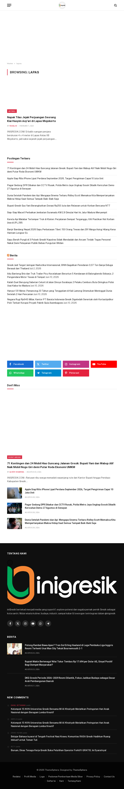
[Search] (115, 5)
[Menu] (9, 5)
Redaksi (17, 776)
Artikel (12, 111)
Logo (42, 776)
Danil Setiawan (18, 705)
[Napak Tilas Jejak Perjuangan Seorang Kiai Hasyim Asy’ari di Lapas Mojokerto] (33, 97)
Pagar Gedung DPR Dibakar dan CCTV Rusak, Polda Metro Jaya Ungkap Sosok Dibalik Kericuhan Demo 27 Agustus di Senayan (70, 506)
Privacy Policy (93, 776)
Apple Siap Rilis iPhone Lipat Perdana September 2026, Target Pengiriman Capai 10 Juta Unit (55, 178)
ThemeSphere (80, 770)
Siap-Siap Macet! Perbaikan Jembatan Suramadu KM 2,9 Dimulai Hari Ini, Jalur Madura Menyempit (57, 212)
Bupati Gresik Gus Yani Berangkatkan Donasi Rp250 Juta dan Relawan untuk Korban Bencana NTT (58, 205)
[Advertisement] (62, 36)
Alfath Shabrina (17, 472)
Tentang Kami (74, 781)
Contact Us (109, 776)
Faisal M (13, 126)
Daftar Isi (51, 781)
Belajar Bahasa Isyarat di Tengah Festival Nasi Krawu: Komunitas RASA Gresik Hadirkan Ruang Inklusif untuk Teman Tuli (60, 738)
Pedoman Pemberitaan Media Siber (65, 776)
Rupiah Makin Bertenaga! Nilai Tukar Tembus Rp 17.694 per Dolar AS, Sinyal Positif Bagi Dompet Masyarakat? (68, 663)
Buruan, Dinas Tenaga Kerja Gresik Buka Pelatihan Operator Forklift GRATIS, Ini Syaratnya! (58, 750)
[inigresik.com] (62, 5)
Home (10, 63)
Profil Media (30, 776)
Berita (13, 255)
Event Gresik (14, 457)
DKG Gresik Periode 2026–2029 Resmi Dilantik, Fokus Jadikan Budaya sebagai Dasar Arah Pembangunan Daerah (70, 679)
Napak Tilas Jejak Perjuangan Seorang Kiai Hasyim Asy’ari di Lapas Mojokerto (31, 119)
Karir (61, 781)
